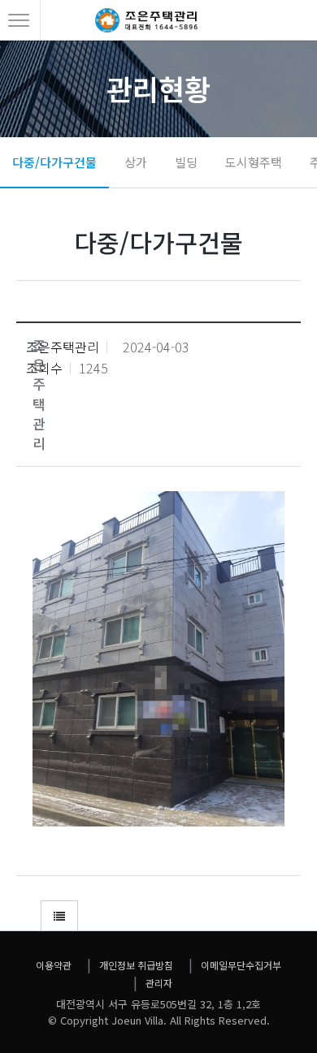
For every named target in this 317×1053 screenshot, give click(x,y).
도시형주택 (253, 161)
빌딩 (186, 161)
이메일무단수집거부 (241, 965)
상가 (135, 161)
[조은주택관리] (146, 26)
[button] (59, 915)
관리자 (158, 983)
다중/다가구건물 (54, 161)
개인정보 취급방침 (136, 965)
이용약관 (54, 965)
